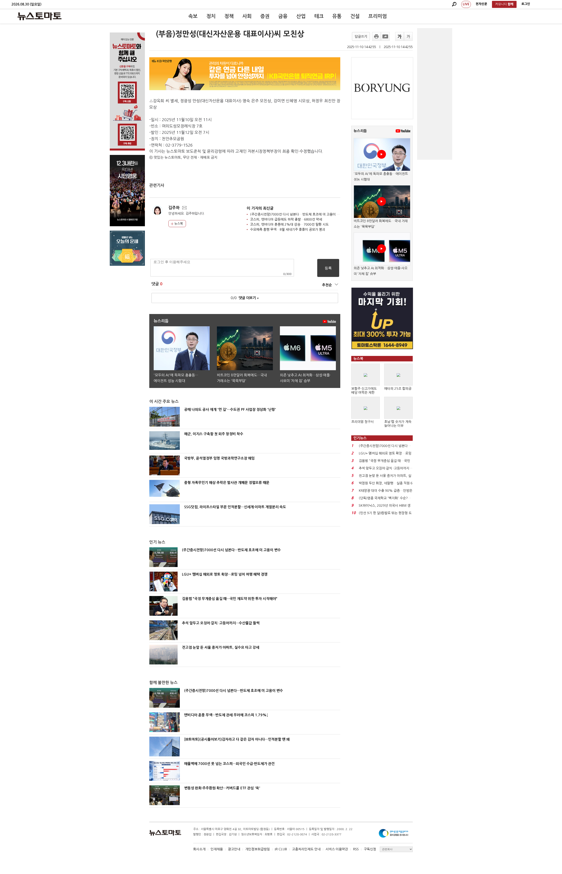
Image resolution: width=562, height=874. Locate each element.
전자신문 (481, 3)
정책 (229, 16)
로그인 (525, 3)
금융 (283, 16)
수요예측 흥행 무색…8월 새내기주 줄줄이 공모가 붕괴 (287, 229)
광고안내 (234, 849)
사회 (247, 16)
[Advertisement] (434, 94)
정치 (211, 16)
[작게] (408, 36)
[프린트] (376, 36)
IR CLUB (281, 849)
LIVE (466, 4)
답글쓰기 (361, 36)
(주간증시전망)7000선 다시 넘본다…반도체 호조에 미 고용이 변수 (296, 214)
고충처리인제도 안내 (306, 849)
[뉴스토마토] (39, 16)
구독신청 (370, 849)
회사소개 (199, 849)
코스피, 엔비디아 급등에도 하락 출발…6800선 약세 (286, 219)
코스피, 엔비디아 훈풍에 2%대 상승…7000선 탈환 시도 (289, 224)
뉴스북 (178, 223)
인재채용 (217, 849)
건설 (355, 16)
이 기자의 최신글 (260, 208)
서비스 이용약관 (337, 849)
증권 (265, 16)
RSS (356, 849)
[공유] (385, 36)
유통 (337, 16)
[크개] (399, 36)
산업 (301, 16)
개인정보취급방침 (257, 849)
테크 (319, 16)
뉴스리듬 (360, 131)
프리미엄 (377, 16)
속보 (193, 16)
